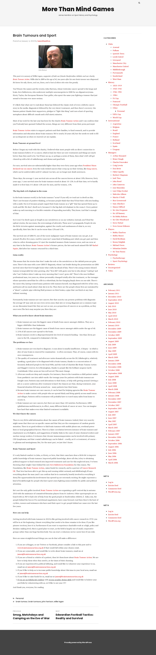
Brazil (115, 130)
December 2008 (114, 363)
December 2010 (114, 296)
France (115, 136)
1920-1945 (117, 88)
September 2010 (115, 300)
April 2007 (112, 424)
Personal (20, 598)
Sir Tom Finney (119, 251)
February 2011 (114, 290)
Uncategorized (114, 267)
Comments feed (114, 488)
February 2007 (114, 431)
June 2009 (112, 347)
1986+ (115, 95)
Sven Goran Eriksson (121, 226)
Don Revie (117, 168)
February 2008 (114, 392)
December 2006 (114, 437)
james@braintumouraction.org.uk (31, 554)
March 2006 (113, 462)
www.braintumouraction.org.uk (30, 548)
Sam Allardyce (119, 203)
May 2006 (112, 456)
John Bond (117, 181)
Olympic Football (120, 104)
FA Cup (116, 98)
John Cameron (119, 184)
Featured (116, 101)
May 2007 (112, 421)
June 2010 (112, 309)
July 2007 (112, 415)
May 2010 (112, 312)
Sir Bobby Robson (120, 216)
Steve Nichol (118, 223)
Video (110, 271)
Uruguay (116, 149)
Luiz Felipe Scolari (120, 191)
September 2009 (115, 338)
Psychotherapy (119, 258)
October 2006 (114, 440)
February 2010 (114, 322)
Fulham (116, 50)
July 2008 (112, 379)
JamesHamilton (43, 41)
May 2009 (112, 351)
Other (115, 108)
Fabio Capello (118, 172)
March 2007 (113, 427)
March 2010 (113, 319)
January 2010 (113, 325)
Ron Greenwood (119, 200)
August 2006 (113, 446)
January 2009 (113, 360)
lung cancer (92, 168)
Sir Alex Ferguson (120, 210)
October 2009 (114, 335)
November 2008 (114, 367)
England (116, 133)
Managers (112, 152)
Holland (116, 140)
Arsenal (116, 47)
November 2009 (114, 332)
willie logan (59, 601)
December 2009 (114, 328)
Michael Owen (118, 245)
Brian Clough (118, 159)
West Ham (117, 79)
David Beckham (119, 239)
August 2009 (113, 341)
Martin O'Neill (119, 197)
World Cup (117, 117)
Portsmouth (118, 73)
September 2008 (115, 373)
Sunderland (117, 76)
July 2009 (112, 344)
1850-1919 (117, 85)
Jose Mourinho (119, 187)
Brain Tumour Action (21, 79)
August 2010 (113, 303)
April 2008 (112, 386)
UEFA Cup (117, 114)
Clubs (110, 44)
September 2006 (115, 443)
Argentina (117, 124)
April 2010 (112, 316)
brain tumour (22, 601)
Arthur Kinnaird (119, 156)
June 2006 (112, 453)
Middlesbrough (119, 69)
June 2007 (112, 418)
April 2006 (112, 459)
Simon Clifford (119, 207)
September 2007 (115, 408)
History (111, 82)
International (113, 120)
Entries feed (113, 485)
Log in (110, 482)
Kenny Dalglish (119, 242)
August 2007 (113, 411)
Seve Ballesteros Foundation (62, 465)
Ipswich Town (118, 53)
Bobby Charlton (119, 232)
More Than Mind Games (78, 9)
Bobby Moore (118, 235)
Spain (115, 146)
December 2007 (114, 399)
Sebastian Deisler (120, 248)
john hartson (47, 601)
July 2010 (112, 306)
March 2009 (113, 357)
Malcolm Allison (119, 194)
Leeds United (118, 57)
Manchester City (119, 63)
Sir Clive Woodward (121, 219)
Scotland (116, 143)
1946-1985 (117, 92)
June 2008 (112, 383)
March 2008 (113, 389)
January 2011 (113, 293)
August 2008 (113, 376)
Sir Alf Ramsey (119, 213)
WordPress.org (114, 492)
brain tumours (34, 601)
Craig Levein (118, 165)
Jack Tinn (117, 178)
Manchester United (120, 66)
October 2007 (114, 405)
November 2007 (114, 402)
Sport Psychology (120, 261)
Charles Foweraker (120, 162)
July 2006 (112, 450)
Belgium (116, 127)
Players (111, 229)
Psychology (113, 255)
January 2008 (113, 395)
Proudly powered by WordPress (78, 642)
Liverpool (117, 60)
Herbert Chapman (120, 175)
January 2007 (113, 434)
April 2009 (112, 354)
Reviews (111, 264)
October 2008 (114, 370)
